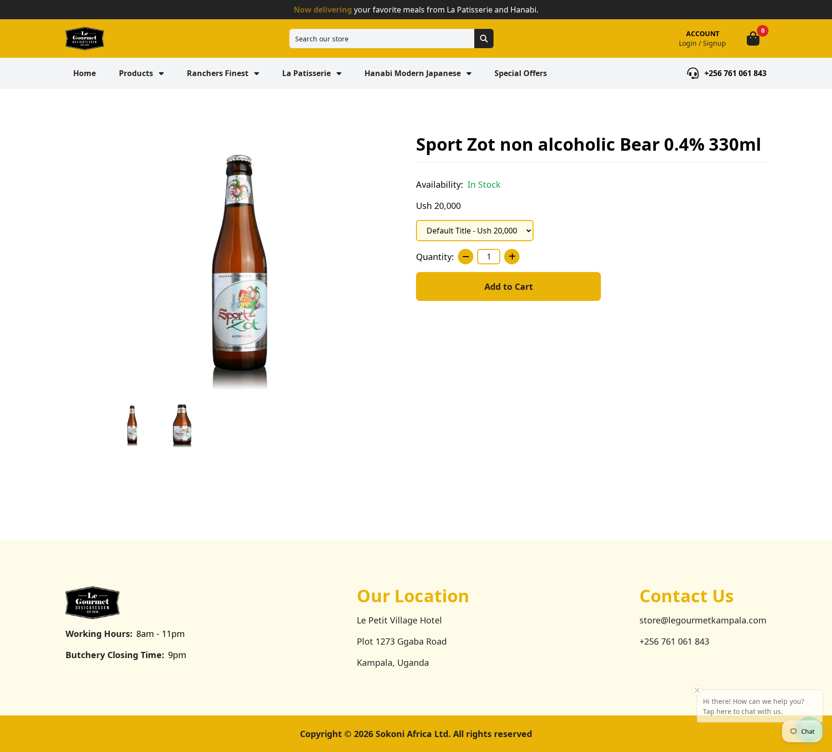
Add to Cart (508, 286)
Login (688, 43)
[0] (753, 38)
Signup (714, 43)
